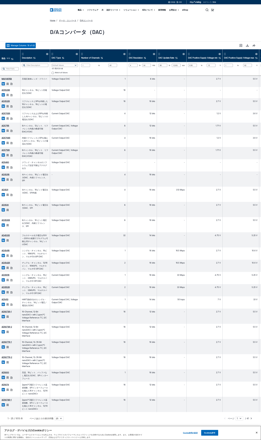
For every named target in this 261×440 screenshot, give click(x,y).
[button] (241, 45)
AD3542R (6, 263)
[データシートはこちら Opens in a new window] (11, 84)
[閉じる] (257, 433)
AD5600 (5, 372)
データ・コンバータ (67, 20)
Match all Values (61, 73)
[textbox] (10, 68)
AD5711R (5, 125)
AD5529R (6, 90)
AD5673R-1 (7, 311)
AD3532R (6, 101)
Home (52, 20)
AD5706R (6, 138)
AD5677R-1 (7, 342)
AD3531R (5, 174)
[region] (130, 433)
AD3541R (6, 250)
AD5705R (6, 113)
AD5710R (6, 150)
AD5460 (5, 162)
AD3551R (5, 275)
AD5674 (5, 385)
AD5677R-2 (7, 357)
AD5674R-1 (7, 400)
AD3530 (5, 205)
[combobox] (254, 45)
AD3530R (6, 220)
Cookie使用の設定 (190, 432)
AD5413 (5, 299)
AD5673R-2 (7, 327)
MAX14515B (7, 79)
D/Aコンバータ (86, 20)
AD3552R (6, 287)
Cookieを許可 (209, 432)
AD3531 (5, 190)
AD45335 (6, 235)
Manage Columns (23, 45)
